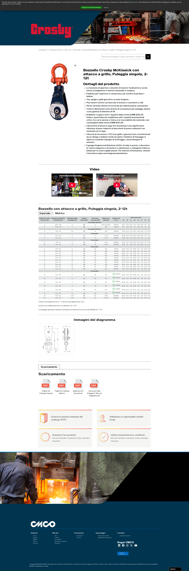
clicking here (134, 2)
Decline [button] (106, 7)
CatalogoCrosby (56, 50)
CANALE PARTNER (122, 553)
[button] (75, 65)
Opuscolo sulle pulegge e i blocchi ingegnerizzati (94, 393)
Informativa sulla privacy (128, 564)
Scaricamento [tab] (49, 366)
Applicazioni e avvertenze (78, 392)
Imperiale (44, 213)
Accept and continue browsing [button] (91, 7)
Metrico (60, 213)
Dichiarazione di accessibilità (148, 564)
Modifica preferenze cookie (39, 566)
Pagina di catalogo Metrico (62, 392)
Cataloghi (42, 50)
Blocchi (68, 50)
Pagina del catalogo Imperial (46, 392)
